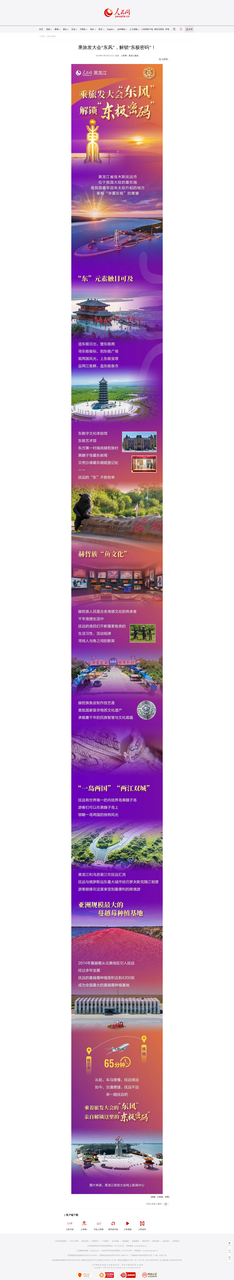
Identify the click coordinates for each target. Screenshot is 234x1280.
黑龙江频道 (51, 36)
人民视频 (128, 1229)
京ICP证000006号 (152, 1260)
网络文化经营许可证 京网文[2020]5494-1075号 (99, 1260)
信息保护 (166, 1241)
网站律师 (155, 1241)
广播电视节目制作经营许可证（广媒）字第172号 (148, 1255)
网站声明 (145, 1241)
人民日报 (69, 1229)
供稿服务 (125, 1241)
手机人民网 (98, 1229)
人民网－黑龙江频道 (129, 56)
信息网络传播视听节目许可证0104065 (66, 1260)
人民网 (41, 36)
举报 (167, 29)
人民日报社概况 (61, 1241)
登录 (191, 29)
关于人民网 (74, 1241)
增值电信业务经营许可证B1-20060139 (114, 1255)
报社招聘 (85, 1241)
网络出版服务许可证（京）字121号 (131, 1260)
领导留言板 (113, 1229)
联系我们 (176, 1241)
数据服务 (135, 1241)
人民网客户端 (147, 29)
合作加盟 (115, 1241)
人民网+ (84, 1229)
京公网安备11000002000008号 (171, 1260)
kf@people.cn (95, 1251)
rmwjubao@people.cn (150, 1251)
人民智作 (142, 1229)
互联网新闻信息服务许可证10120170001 (82, 1255)
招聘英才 (95, 1241)
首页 (41, 29)
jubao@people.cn (141, 1246)
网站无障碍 (159, 29)
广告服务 (105, 1241)
